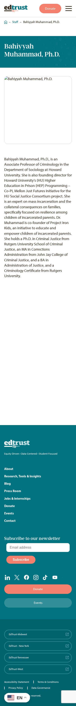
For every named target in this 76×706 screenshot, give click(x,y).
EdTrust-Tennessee (19, 657)
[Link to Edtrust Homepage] (15, 8)
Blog (7, 484)
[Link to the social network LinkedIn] (7, 577)
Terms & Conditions (48, 681)
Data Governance (40, 687)
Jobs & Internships (17, 499)
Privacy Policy (15, 687)
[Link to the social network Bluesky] (64, 577)
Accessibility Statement (16, 681)
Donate (50, 9)
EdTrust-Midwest (18, 634)
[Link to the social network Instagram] (36, 577)
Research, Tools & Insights (22, 476)
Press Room (12, 491)
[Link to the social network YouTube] (55, 577)
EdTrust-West (16, 669)
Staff (15, 22)
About (8, 469)
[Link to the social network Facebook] (26, 577)
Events (9, 513)
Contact (10, 521)
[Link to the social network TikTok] (45, 577)
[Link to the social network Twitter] (17, 577)
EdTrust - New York (19, 645)
